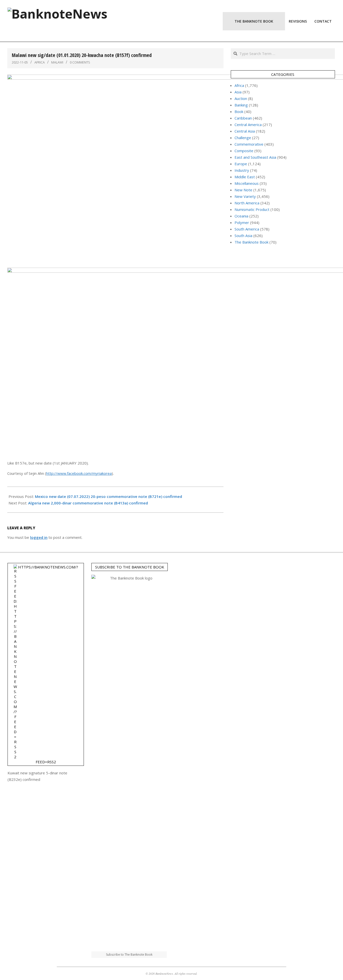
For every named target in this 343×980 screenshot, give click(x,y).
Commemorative (249, 144)
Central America (248, 124)
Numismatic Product (252, 209)
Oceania (241, 215)
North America (247, 202)
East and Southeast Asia (255, 157)
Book (239, 111)
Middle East (245, 176)
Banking (241, 104)
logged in (38, 537)
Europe (241, 163)
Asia (238, 91)
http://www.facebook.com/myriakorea (79, 473)
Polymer (242, 222)
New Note (243, 189)
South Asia (243, 235)
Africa (39, 62)
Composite (244, 150)
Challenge (243, 137)
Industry (242, 170)
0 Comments (80, 62)
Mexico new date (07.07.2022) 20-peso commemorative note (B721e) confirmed (108, 496)
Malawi (57, 62)
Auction (241, 98)
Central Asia (245, 131)
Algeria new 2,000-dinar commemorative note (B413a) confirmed (88, 502)
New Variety (245, 196)
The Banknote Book (251, 242)
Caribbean (243, 118)
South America (247, 229)
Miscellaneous (247, 183)
